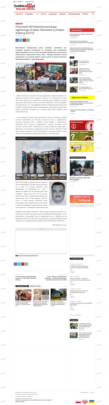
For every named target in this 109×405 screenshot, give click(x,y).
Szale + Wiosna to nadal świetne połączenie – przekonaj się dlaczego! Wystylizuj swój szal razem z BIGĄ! (55, 278)
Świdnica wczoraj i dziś (78, 157)
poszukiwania (22, 255)
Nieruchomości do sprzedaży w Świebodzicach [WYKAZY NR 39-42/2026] (81, 41)
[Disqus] (41, 328)
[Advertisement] (41, 242)
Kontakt (85, 14)
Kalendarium (53, 14)
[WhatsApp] (28, 40)
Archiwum (62, 14)
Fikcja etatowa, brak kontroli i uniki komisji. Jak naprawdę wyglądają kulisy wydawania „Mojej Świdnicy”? (40, 303)
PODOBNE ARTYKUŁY (22, 286)
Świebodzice (29, 255)
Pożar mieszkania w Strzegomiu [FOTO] (84, 61)
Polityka (43, 14)
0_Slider (23, 22)
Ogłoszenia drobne (74, 14)
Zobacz (72, 272)
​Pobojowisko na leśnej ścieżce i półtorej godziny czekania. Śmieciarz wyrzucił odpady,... (86, 80)
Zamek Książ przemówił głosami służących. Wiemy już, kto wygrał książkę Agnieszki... (85, 326)
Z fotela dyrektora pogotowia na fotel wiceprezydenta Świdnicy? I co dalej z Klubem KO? (23, 303)
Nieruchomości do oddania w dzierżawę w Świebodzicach (81, 34)
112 (37, 14)
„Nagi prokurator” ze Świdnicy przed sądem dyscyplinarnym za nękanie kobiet (86, 71)
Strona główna (18, 22)
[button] (93, 14)
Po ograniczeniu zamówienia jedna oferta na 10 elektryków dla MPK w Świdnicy (26, 278)
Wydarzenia (29, 14)
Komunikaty (19, 14)
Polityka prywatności (84, 392)
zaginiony (35, 255)
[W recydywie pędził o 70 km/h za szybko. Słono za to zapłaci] (74, 89)
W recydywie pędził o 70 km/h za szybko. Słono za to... (86, 87)
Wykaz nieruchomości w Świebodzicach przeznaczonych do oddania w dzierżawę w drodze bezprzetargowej (81, 49)
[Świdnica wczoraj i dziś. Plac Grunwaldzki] (82, 168)
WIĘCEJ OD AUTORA (35, 286)
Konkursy (74, 320)
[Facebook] (17, 40)
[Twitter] (20, 40)
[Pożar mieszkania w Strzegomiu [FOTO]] (74, 63)
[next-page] (66, 286)
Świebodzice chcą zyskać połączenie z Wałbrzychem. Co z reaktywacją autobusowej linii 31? (58, 303)
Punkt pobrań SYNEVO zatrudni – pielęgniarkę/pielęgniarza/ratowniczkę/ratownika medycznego (81, 103)
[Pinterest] (24, 40)
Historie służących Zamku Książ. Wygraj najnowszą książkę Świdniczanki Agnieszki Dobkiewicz (85, 335)
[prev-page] (64, 286)
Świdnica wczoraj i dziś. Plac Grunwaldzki (80, 179)
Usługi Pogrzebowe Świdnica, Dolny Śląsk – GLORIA (82, 110)
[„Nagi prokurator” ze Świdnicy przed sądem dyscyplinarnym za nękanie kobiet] (74, 71)
